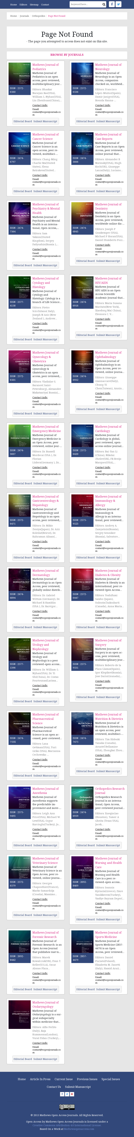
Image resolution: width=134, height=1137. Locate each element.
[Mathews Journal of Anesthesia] (20, 800)
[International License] (67, 1106)
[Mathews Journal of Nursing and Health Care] (82, 870)
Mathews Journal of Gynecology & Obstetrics (45, 357)
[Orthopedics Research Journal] (82, 800)
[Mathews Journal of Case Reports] (82, 146)
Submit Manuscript (78, 1087)
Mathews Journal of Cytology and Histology (45, 282)
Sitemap (34, 4)
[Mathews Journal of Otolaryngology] (20, 1014)
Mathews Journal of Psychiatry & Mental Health (46, 208)
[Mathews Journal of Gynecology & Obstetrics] (20, 364)
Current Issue (64, 1079)
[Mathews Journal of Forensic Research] (20, 944)
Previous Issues (87, 1079)
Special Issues (111, 1079)
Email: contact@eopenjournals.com (46, 112)
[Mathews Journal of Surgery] (82, 652)
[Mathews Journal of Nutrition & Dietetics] (82, 726)
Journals (24, 15)
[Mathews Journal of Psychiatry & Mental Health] (20, 216)
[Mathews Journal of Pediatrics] (20, 76)
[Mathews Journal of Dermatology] (20, 582)
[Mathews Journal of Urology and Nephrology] (20, 652)
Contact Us (54, 1087)
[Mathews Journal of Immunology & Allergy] (82, 508)
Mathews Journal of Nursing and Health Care (108, 862)
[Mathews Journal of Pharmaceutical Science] (20, 726)
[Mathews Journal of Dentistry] (82, 216)
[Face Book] (112, 4)
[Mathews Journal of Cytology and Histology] (20, 290)
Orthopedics (38, 15)
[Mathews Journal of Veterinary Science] (20, 870)
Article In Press (40, 1079)
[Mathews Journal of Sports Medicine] (82, 944)
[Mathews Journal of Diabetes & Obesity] (82, 582)
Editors (23, 4)
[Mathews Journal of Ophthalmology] (82, 364)
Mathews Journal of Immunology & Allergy (108, 501)
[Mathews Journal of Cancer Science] (20, 146)
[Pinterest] (72, 1094)
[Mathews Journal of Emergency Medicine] (20, 438)
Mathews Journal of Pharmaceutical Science (45, 718)
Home (13, 4)
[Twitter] (118, 4)
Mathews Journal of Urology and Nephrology (45, 644)
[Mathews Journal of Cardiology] (82, 438)
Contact (45, 4)
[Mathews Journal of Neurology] (82, 76)
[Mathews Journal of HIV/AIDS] (82, 290)
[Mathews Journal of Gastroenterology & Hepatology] (20, 508)
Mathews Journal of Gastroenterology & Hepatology (45, 501)
